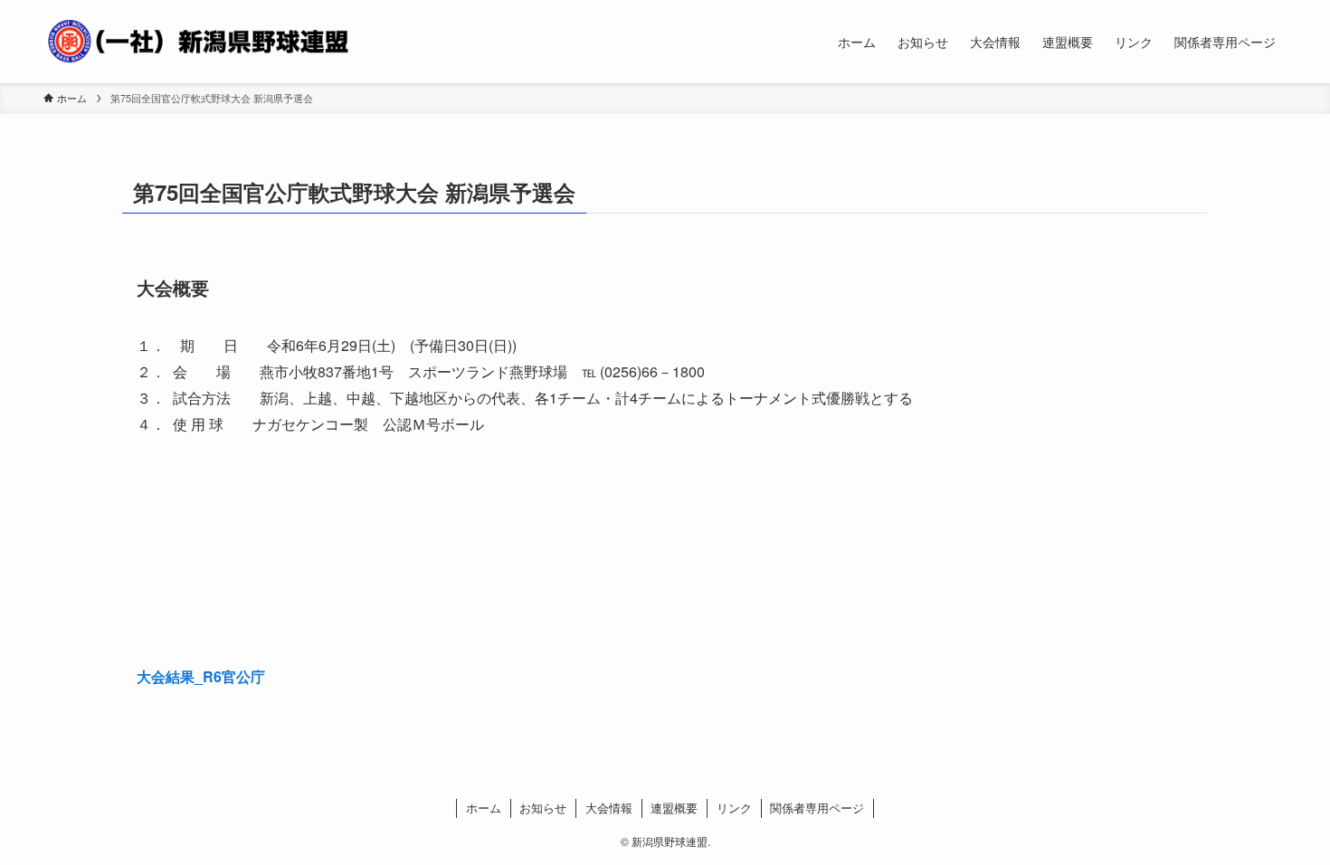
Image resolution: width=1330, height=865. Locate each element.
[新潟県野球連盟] (196, 41)
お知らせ (542, 807)
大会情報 (608, 807)
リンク (734, 807)
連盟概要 (674, 807)
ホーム (483, 807)
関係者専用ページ (817, 807)
